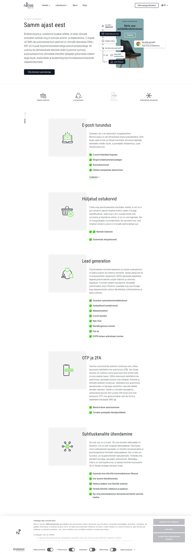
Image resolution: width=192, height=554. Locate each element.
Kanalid (45, 5)
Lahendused (60, 5)
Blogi (85, 5)
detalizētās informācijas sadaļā (111, 543)
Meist (75, 5)
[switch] (72, 549)
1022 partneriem (52, 524)
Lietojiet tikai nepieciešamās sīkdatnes (169, 537)
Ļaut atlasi (169, 529)
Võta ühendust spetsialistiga (39, 72)
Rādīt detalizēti (126, 550)
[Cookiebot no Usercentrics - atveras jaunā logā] (19, 549)
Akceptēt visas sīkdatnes (169, 522)
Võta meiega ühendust (147, 5)
